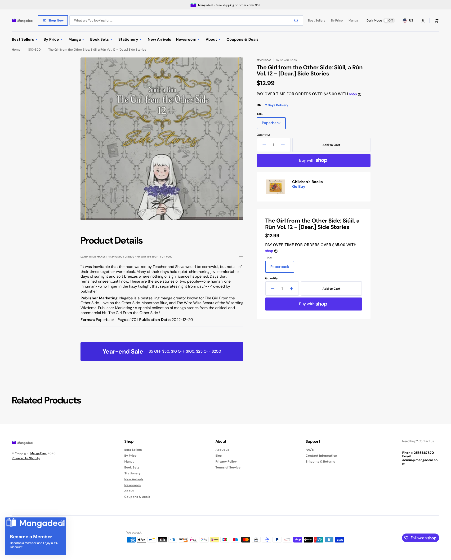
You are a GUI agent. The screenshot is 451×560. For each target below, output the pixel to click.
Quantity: (263, 135)
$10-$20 (34, 50)
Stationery (132, 473)
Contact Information (321, 456)
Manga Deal (38, 453)
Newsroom (132, 485)
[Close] (62, 521)
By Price (130, 456)
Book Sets (131, 467)
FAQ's (310, 450)
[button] (423, 20)
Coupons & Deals (137, 497)
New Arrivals (133, 479)
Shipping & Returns (320, 461)
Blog (218, 456)
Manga (129, 461)
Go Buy (298, 186)
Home (16, 50)
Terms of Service (228, 467)
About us (222, 450)
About (129, 491)
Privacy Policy (226, 461)
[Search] (297, 20)
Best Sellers (133, 450)
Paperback (274, 124)
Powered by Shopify (26, 458)
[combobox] (186, 20)
